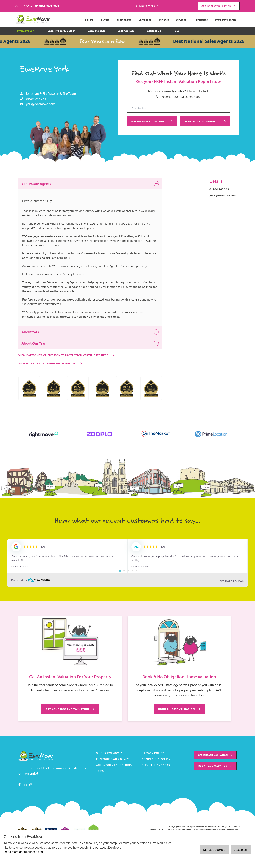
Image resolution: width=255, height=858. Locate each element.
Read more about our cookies (23, 852)
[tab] (120, 570)
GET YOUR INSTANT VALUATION (67, 708)
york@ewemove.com (40, 104)
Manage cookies (214, 849)
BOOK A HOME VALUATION (176, 708)
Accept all (241, 849)
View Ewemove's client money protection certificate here (63, 355)
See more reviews (232, 581)
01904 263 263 (47, 6)
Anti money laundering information (47, 363)
